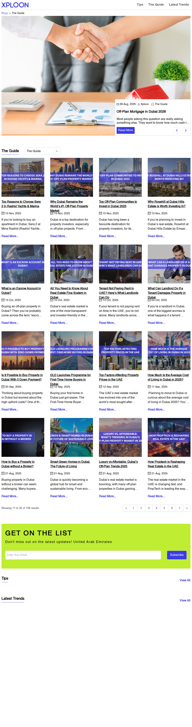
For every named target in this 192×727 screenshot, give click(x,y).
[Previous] (126, 508)
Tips (140, 4)
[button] (177, 130)
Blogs (5, 13)
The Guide (156, 4)
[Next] (186, 508)
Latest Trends (179, 4)
